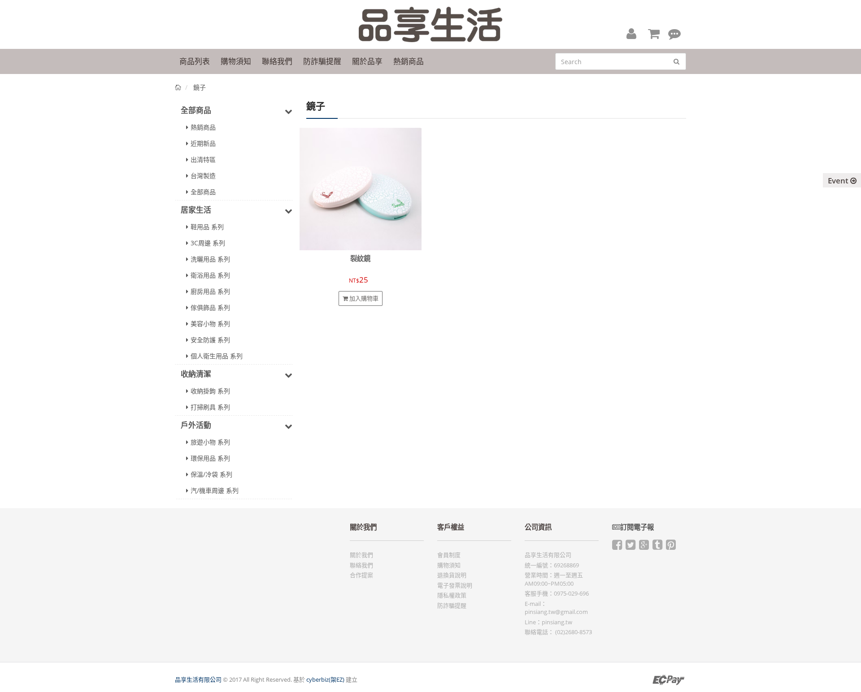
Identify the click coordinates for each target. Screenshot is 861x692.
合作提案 (361, 575)
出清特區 (203, 159)
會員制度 (449, 555)
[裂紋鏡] (361, 189)
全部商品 (196, 110)
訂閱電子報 (637, 527)
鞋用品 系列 (207, 226)
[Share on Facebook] (617, 547)
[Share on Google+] (644, 547)
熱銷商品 (203, 127)
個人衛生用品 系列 (217, 356)
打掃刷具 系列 (210, 407)
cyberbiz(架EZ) (325, 679)
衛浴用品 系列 (210, 275)
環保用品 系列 (210, 458)
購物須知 (449, 565)
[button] (631, 33)
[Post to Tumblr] (657, 547)
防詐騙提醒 (451, 605)
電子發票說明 (454, 585)
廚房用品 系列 (210, 291)
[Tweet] (630, 547)
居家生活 (196, 210)
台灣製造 (203, 175)
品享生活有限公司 (198, 679)
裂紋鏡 (360, 258)
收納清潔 (196, 374)
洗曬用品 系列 (210, 259)
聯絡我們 (361, 565)
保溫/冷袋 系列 (211, 474)
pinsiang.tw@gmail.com (556, 612)
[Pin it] (671, 547)
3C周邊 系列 (208, 243)
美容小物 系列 (210, 323)
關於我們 (361, 555)
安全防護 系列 (210, 339)
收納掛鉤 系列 (210, 391)
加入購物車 (363, 298)
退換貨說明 (451, 575)
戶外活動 (196, 425)
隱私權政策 (451, 595)
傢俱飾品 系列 (210, 307)
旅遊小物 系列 (210, 442)
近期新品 (203, 143)
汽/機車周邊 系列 (215, 490)
